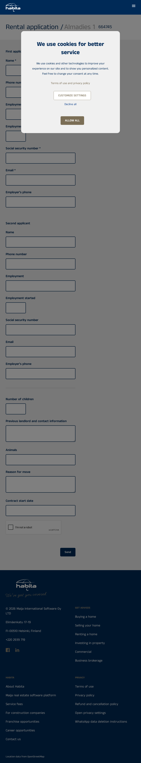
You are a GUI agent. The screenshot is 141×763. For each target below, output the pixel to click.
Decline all (70, 104)
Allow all (72, 120)
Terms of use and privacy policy (70, 83)
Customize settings (72, 95)
